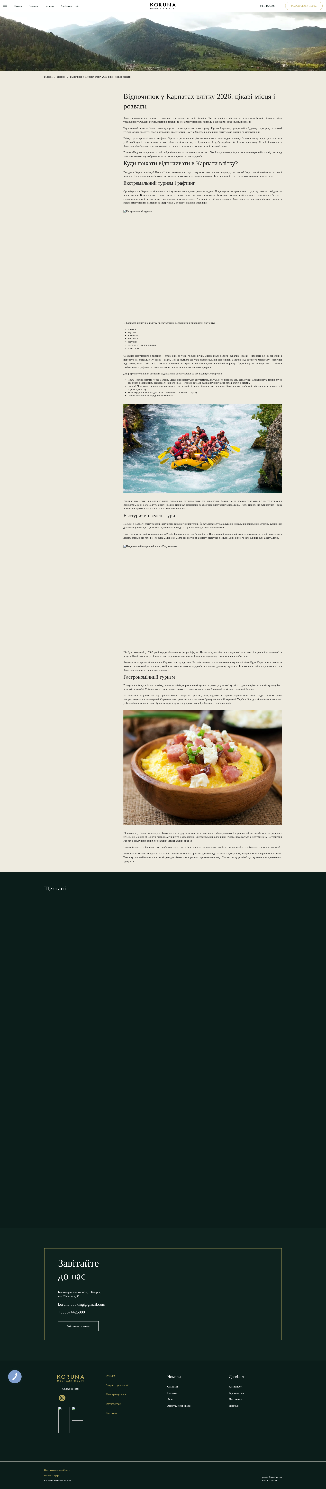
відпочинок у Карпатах (230, 152)
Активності (235, 1386)
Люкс (170, 1399)
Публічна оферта (52, 1475)
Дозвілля (49, 6)
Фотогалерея (113, 1403)
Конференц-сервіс (70, 6)
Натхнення (235, 1399)
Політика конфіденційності (57, 1470)
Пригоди (234, 1405)
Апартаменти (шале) (179, 1405)
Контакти (111, 1413)
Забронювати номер (78, 1326)
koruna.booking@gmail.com (81, 1304)
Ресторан (33, 6)
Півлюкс (172, 1393)
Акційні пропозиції (117, 1385)
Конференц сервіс (116, 1394)
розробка (269, 1480)
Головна (48, 77)
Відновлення (236, 1393)
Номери (18, 6)
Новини (61, 77)
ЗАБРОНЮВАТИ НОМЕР (304, 6)
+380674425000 (266, 5)
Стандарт (172, 1386)
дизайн (272, 1477)
